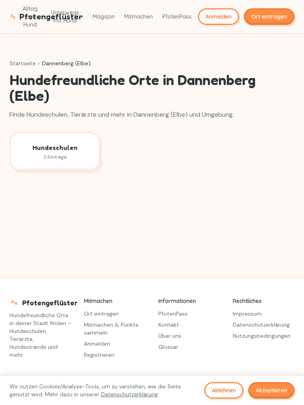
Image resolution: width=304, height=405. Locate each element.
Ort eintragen (269, 16)
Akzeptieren (271, 390)
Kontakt (168, 324)
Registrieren (99, 354)
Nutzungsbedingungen (262, 335)
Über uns (169, 335)
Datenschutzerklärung (261, 324)
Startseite (23, 63)
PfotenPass (177, 16)
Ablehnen (224, 390)
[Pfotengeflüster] (13, 16)
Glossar (168, 346)
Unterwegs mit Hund (67, 16)
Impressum (247, 313)
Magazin (104, 16)
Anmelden (218, 16)
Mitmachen (138, 16)
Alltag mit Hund (32, 16)
